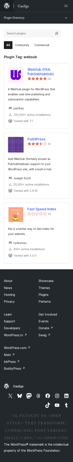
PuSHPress (36, 139)
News (8, 288)
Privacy (9, 301)
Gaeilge (18, 386)
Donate (46, 328)
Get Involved (48, 314)
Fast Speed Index (41, 209)
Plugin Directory (14, 17)
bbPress (12, 362)
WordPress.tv (15, 335)
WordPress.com (17, 348)
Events (43, 321)
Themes (44, 288)
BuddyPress (14, 368)
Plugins (43, 295)
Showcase (46, 281)
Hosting (9, 295)
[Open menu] (67, 6)
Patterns (45, 301)
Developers (12, 328)
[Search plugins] (57, 33)
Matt (9, 355)
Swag (44, 335)
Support (9, 321)
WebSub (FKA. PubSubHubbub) (40, 71)
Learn (8, 314)
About (8, 281)
